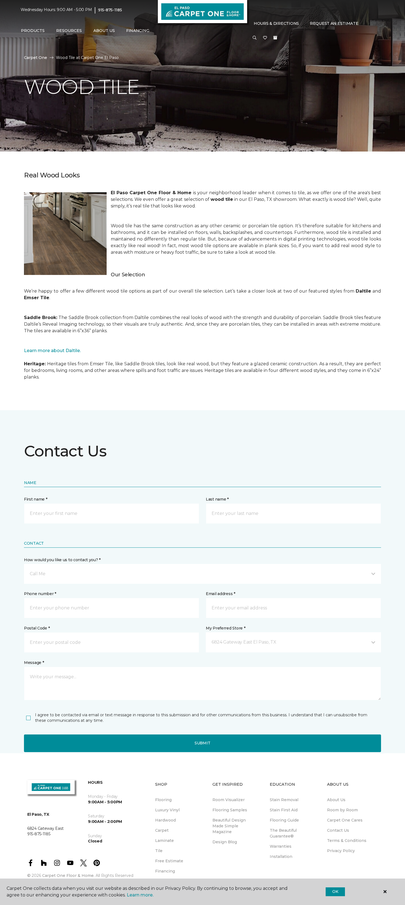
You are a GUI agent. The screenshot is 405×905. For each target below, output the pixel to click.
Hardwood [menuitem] (165, 820)
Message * (34, 662)
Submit (202, 743)
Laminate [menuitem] (164, 840)
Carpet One (35, 57)
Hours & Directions (276, 23)
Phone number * (40, 594)
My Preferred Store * (225, 628)
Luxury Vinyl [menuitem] (167, 809)
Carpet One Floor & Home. (68, 875)
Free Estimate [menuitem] (169, 860)
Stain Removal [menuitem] (284, 799)
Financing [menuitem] (137, 30)
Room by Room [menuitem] (342, 809)
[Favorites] (265, 38)
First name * (35, 499)
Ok (335, 891)
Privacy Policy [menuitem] (341, 850)
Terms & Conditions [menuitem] (346, 840)
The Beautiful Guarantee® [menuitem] (283, 833)
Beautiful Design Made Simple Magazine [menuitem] (229, 826)
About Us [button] (104, 30)
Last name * (217, 499)
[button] (254, 38)
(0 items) (275, 38)
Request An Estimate (334, 23)
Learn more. (140, 895)
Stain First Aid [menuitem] (284, 809)
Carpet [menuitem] (162, 830)
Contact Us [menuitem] (338, 830)
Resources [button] (69, 30)
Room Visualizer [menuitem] (228, 799)
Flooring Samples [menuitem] (229, 809)
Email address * (220, 594)
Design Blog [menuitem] (224, 841)
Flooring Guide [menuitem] (284, 820)
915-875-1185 (110, 9)
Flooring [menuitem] (163, 799)
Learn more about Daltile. (52, 350)
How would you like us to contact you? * (62, 560)
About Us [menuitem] (336, 799)
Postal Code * (37, 628)
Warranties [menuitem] (280, 846)
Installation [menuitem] (281, 856)
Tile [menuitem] (159, 850)
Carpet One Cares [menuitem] (345, 820)
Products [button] (33, 30)
